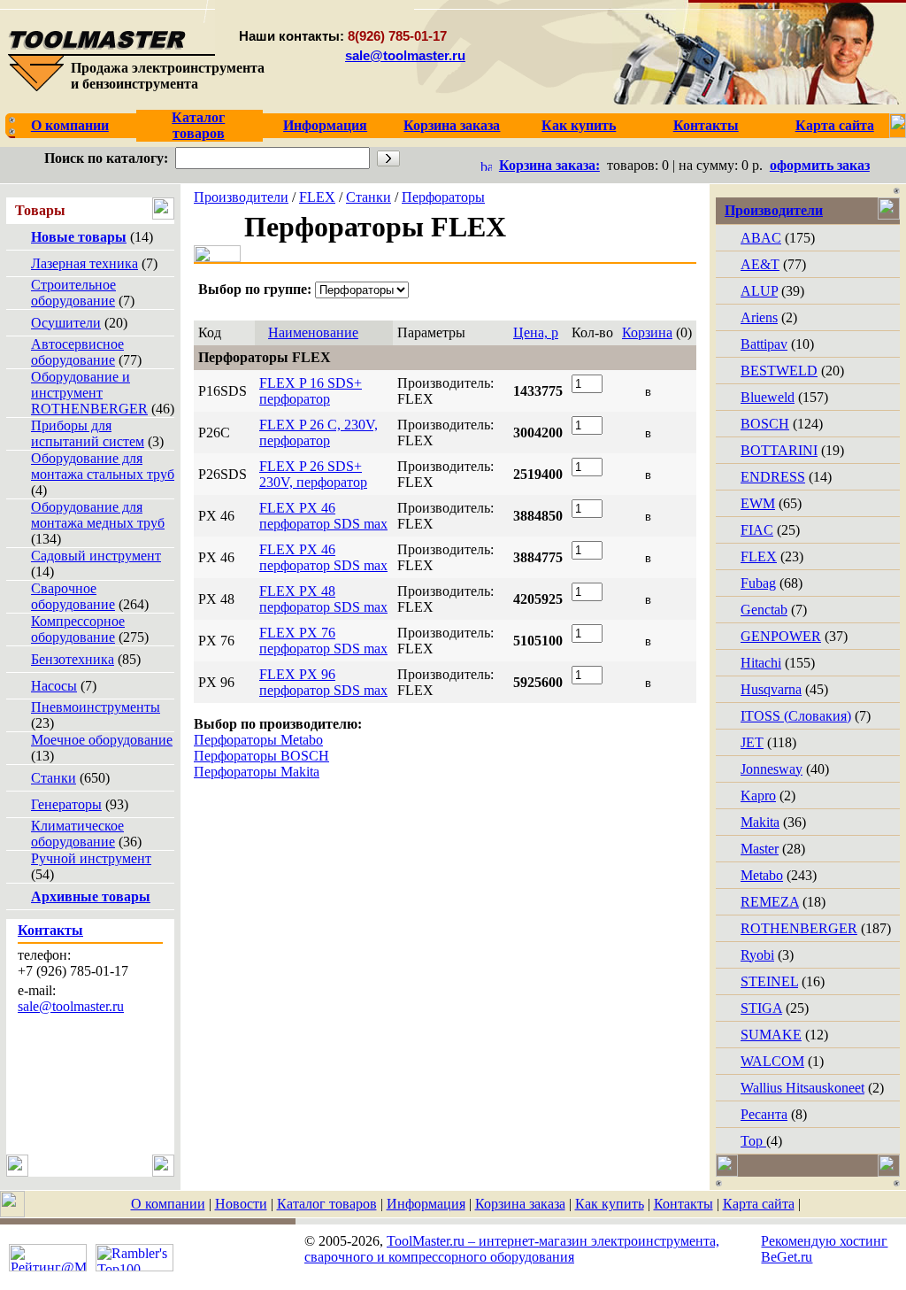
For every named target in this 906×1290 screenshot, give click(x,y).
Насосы (54, 685)
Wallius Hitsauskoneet (802, 1087)
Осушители (66, 322)
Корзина (647, 332)
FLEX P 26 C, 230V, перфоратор (318, 432)
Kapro (758, 795)
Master (760, 848)
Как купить (609, 1203)
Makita (760, 822)
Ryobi (757, 954)
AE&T (760, 264)
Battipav (764, 343)
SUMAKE (771, 1034)
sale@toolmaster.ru (405, 55)
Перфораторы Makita (256, 771)
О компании (168, 1203)
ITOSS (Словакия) (796, 715)
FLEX (317, 197)
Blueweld (768, 397)
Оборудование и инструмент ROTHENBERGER (89, 392)
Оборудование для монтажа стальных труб (102, 466)
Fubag (758, 583)
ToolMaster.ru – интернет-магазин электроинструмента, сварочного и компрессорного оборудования (511, 1248)
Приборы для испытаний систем (87, 433)
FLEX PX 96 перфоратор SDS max (323, 682)
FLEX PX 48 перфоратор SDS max (323, 598)
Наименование (313, 332)
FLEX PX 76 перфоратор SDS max (323, 640)
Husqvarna (771, 689)
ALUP (759, 290)
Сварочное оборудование (73, 596)
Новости (241, 1203)
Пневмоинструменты (95, 707)
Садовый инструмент (96, 555)
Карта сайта (759, 1203)
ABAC (761, 237)
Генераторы (66, 804)
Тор (753, 1140)
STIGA (761, 1008)
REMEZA (770, 901)
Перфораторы (443, 197)
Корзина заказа (520, 1203)
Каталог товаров (327, 1203)
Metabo (762, 875)
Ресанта (764, 1114)
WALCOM (772, 1061)
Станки (53, 777)
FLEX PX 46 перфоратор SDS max (323, 515)
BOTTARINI (779, 450)
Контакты (683, 1203)
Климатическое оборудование (77, 833)
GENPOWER (781, 636)
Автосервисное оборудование (77, 351)
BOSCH (765, 423)
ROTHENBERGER (799, 928)
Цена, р (535, 332)
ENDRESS (773, 476)
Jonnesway (771, 768)
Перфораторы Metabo (258, 739)
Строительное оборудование (73, 292)
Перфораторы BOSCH (261, 755)
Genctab (764, 609)
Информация (426, 1203)
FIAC (757, 529)
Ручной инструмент (91, 858)
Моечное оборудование (102, 739)
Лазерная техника (84, 263)
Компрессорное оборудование (78, 629)
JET (752, 742)
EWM (758, 503)
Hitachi (761, 662)
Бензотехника (72, 659)
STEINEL (769, 981)
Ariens (759, 317)
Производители (241, 197)
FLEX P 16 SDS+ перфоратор (310, 390)
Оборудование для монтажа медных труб (98, 514)
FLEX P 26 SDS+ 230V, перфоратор (313, 474)
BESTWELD (779, 370)
